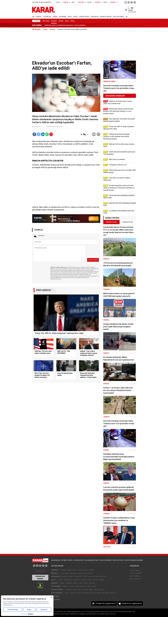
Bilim (94, 586)
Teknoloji (55, 586)
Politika (63, 570)
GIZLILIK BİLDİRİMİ (105, 560)
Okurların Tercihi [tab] (111, 222)
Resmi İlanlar (105, 17)
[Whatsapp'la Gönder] (47, 134)
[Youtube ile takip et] (125, 2)
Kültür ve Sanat (95, 593)
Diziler (62, 583)
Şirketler (103, 576)
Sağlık (75, 583)
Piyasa (64, 576)
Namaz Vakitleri (136, 573)
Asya (67, 21)
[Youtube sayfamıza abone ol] (40, 565)
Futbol (60, 580)
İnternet (71, 586)
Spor (70, 17)
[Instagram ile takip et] (46, 565)
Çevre (86, 570)
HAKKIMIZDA (55, 560)
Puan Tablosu (135, 576)
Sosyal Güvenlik (93, 576)
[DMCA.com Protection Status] (40, 585)
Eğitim (92, 570)
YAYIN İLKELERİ (78, 560)
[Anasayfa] (33, 17)
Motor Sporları (93, 580)
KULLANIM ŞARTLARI (91, 560)
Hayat (75, 17)
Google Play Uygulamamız (106, 603)
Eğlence (92, 583)
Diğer (102, 580)
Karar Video (84, 17)
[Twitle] (38, 134)
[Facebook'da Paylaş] (34, 134)
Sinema (79, 589)
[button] (81, 134)
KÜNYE (70, 560)
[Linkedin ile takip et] (43, 565)
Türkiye (80, 570)
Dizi (74, 589)
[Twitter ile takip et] (134, 2)
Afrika (73, 21)
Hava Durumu (135, 570)
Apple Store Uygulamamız (132, 603)
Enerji (84, 576)
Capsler (73, 593)
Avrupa (61, 21)
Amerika (54, 21)
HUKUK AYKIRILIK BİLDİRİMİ (133, 560)
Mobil (65, 586)
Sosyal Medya (80, 586)
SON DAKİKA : (37, 25)
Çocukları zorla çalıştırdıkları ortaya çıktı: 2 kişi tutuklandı (64, 25)
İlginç (91, 589)
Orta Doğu (45, 21)
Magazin (69, 583)
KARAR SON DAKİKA (40, 577)
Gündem (69, 589)
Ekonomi (62, 17)
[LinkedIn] (43, 134)
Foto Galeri (56, 592)
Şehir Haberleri (135, 579)
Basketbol (68, 580)
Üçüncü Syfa (72, 570)
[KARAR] (43, 9)
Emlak (70, 576)
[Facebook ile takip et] (131, 2)
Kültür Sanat (118, 17)
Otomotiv (77, 576)
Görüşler (95, 17)
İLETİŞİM (64, 560)
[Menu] (126, 17)
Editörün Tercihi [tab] (127, 222)
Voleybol (76, 580)
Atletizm (84, 580)
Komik (85, 589)
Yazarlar (47, 17)
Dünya (55, 17)
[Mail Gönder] (51, 134)
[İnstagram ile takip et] (128, 2)
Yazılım (89, 586)
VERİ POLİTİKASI (117, 560)
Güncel (39, 17)
